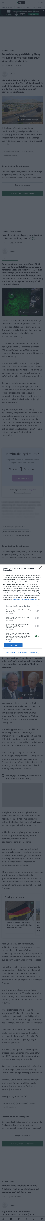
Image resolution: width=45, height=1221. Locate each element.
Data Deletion (10, 652)
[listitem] (22, 606)
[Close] (41, 568)
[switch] (37, 611)
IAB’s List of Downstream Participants (25, 599)
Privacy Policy (34, 652)
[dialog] (22, 610)
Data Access (22, 652)
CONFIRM (13, 645)
